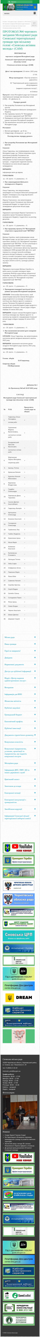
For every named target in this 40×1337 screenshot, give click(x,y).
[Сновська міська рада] (20, 7)
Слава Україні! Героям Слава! (15, 1135)
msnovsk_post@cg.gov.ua (11, 1071)
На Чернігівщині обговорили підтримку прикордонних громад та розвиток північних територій (20, 1139)
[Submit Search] (9, 2)
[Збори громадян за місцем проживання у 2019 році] (20, 1112)
